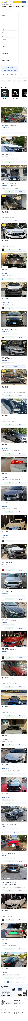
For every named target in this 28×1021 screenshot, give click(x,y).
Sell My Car (18, 1)
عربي (11, 1)
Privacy (15, 1006)
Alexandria (5, 770)
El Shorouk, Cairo (6, 129)
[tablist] (14, 74)
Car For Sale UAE (4, 1011)
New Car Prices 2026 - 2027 (10, 70)
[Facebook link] (14, 1003)
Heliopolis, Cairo (6, 217)
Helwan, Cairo (5, 450)
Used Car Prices (10, 67)
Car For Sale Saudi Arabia (5, 1012)
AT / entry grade (14, 508)
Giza (4, 945)
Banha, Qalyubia (5, 479)
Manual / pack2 (14, 421)
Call (16, 133)
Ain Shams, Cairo (6, 625)
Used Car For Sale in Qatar (19, 1012)
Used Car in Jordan (17, 1011)
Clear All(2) (14, 9)
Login (24, 1)
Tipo (13, 129)
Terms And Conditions (18, 1004)
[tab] (3, 74)
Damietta (4, 537)
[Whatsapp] (9, 162)
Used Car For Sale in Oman (19, 1013)
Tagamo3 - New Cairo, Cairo (7, 392)
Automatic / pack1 (17, 450)
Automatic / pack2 (22, 392)
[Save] (25, 108)
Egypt (9, 1003)
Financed (16, 188)
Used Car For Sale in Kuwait (19, 1009)
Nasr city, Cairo (5, 275)
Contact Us (16, 1003)
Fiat (10, 129)
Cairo (4, 421)
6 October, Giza (5, 188)
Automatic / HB (17, 479)
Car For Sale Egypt (4, 1009)
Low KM (16, 683)
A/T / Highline (17, 974)
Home (15, 1002)
